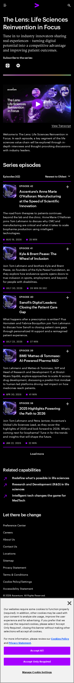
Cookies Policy (60, 639)
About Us (9, 539)
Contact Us (10, 546)
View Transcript (61, 126)
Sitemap (8, 560)
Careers (8, 532)
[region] (37, 640)
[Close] (69, 603)
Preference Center (14, 525)
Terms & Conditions (15, 574)
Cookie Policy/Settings (17, 581)
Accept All (36, 650)
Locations (9, 553)
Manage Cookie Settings (37, 672)
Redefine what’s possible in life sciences (40, 478)
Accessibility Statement (18, 588)
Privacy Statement (14, 567)
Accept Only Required (37, 661)
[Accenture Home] (37, 5)
